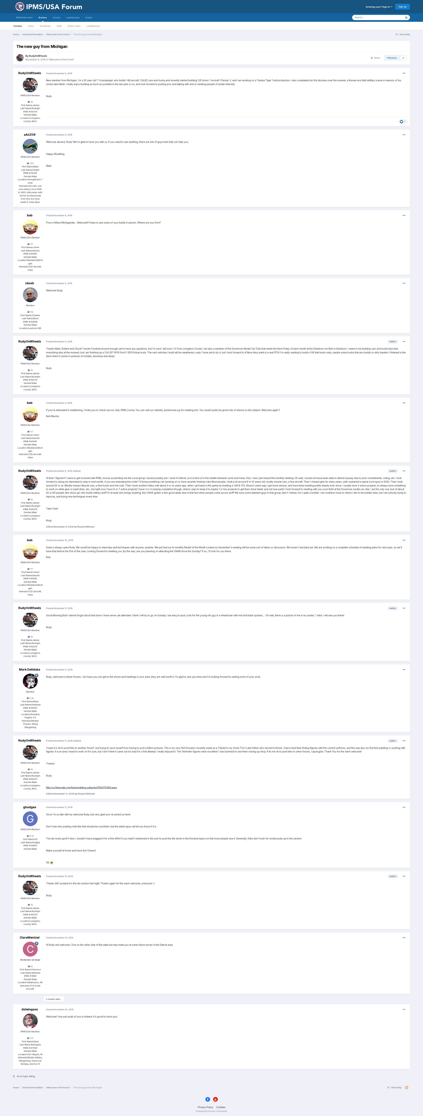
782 (31, 163)
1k (31, 966)
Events (88, 17)
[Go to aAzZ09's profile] (30, 146)
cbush (29, 283)
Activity (56, 17)
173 (31, 1038)
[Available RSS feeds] (406, 1087)
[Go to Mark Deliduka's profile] (30, 681)
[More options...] (404, 73)
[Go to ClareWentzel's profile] (30, 949)
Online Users (74, 26)
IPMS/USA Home (24, 17)
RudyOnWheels (38, 55)
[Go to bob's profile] (30, 227)
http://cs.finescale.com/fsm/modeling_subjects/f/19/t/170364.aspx (81, 787)
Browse (43, 17)
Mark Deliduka (29, 669)
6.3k (31, 698)
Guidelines (45, 26)
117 (31, 244)
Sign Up (402, 6)
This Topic (393, 17)
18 (31, 102)
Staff (59, 26)
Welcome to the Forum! (61, 59)
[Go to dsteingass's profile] (30, 1021)
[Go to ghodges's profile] (30, 818)
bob (29, 215)
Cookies (220, 1107)
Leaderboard (93, 26)
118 (31, 312)
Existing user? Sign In (378, 6)
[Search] (406, 17)
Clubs (31, 26)
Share (376, 57)
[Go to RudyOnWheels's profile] (20, 57)
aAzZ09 (30, 134)
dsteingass (29, 1009)
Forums (18, 26)
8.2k (31, 836)
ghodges (29, 807)
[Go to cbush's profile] (30, 294)
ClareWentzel (29, 937)
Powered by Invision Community (211, 1111)
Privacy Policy (205, 1107)
